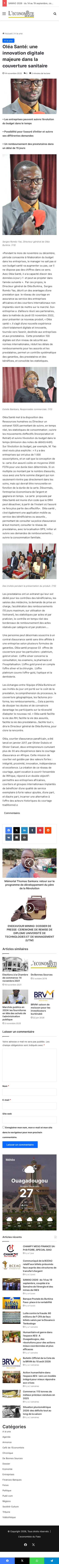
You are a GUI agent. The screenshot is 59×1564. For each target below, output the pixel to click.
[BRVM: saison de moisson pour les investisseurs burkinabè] (44, 995)
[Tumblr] (32, 830)
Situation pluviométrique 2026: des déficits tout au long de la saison (37, 1410)
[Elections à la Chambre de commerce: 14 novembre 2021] (15, 964)
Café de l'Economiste (13, 1447)
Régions (6, 1501)
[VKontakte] (8, 837)
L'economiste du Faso (29, 1536)
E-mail (6, 1100)
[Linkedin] (24, 830)
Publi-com (7, 1495)
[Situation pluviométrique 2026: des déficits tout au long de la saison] (11, 1412)
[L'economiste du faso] (21, 13)
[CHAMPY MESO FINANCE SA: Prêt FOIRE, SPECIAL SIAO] (11, 1251)
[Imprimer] (24, 837)
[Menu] (4, 14)
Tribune (6, 1512)
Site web (7, 1113)
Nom (5, 1086)
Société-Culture (10, 1506)
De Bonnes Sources (42, 974)
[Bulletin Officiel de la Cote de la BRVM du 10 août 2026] (11, 1362)
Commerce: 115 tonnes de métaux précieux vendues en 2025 (39, 1395)
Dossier (6, 1463)
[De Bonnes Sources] (44, 964)
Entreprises (8, 1474)
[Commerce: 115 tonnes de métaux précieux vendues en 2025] (11, 1394)
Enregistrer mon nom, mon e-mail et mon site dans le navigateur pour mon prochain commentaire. (27, 1132)
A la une (18, 33)
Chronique (7, 1453)
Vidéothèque (9, 1517)
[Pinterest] (40, 830)
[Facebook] (8, 830)
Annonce (7, 1442)
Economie (7, 1469)
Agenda (6, 1437)
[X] (16, 830)
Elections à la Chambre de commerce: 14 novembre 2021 (15, 977)
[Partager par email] (16, 837)
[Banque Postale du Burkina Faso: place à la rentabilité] (11, 1303)
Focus (5, 1485)
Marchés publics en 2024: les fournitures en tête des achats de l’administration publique (14, 1013)
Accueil (8, 33)
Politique (6, 1490)
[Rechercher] (55, 14)
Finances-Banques (11, 1479)
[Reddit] (48, 830)
